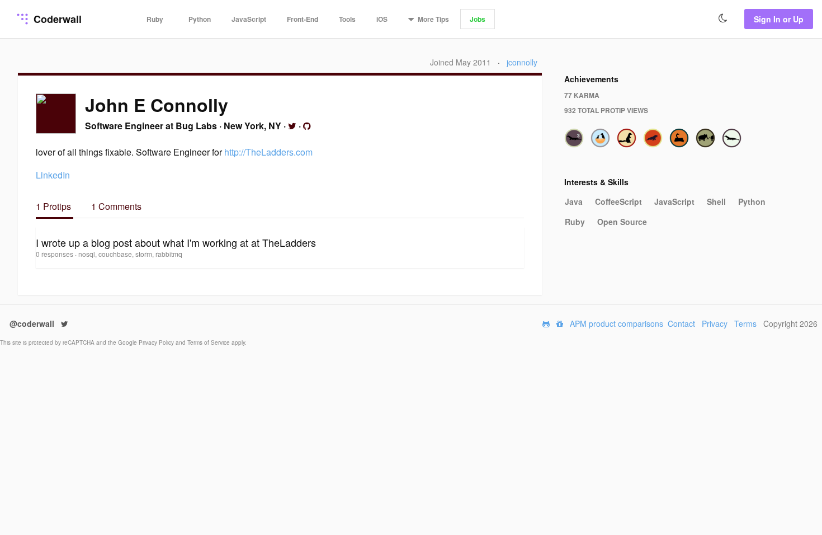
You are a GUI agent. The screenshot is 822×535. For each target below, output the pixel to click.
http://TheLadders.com (268, 152)
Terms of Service (209, 342)
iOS (382, 19)
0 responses (55, 254)
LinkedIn (53, 174)
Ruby (155, 19)
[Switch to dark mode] (723, 18)
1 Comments (116, 206)
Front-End (302, 19)
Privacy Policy (157, 342)
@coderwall (33, 323)
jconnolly (522, 62)
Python (199, 19)
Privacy (714, 323)
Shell (716, 201)
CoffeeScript (618, 201)
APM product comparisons (616, 323)
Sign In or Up (779, 19)
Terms (745, 323)
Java (574, 201)
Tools (347, 19)
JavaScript (249, 19)
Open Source (622, 221)
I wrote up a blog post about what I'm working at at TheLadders (176, 242)
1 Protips (54, 206)
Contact (681, 323)
